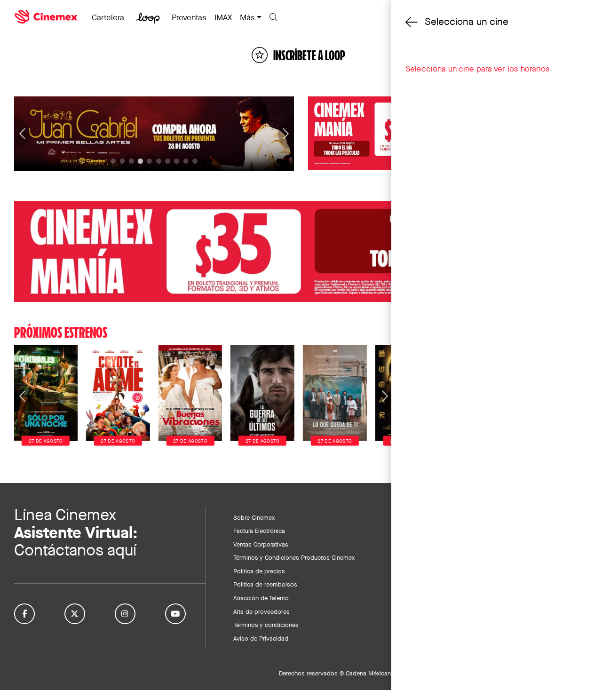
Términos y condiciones (266, 624)
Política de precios (259, 571)
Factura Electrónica (259, 530)
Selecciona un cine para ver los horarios (477, 68)
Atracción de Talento (261, 598)
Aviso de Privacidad (260, 638)
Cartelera (108, 17)
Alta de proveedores (261, 611)
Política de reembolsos (265, 584)
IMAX (223, 17)
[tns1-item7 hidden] (176, 161)
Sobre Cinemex (254, 517)
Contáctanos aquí (75, 550)
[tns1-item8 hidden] (186, 161)
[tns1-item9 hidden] (195, 161)
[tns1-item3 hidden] (140, 161)
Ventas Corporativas (260, 544)
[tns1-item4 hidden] (149, 161)
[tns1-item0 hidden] (113, 161)
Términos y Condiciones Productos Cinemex (294, 557)
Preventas (189, 17)
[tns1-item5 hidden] (158, 161)
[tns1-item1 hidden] (122, 161)
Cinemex (47, 17)
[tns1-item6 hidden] (167, 161)
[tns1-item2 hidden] (131, 161)
